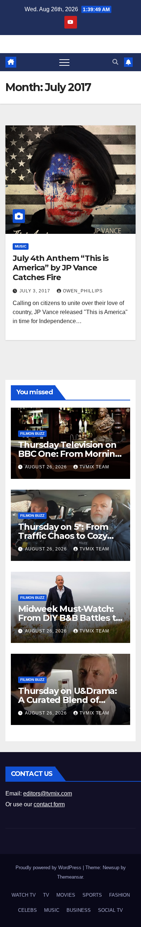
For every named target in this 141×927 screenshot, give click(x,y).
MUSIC (20, 246)
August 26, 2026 (46, 466)
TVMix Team (94, 466)
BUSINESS (79, 910)
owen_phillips (83, 290)
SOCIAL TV (110, 910)
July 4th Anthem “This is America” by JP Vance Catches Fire (60, 267)
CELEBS (27, 910)
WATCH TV (24, 895)
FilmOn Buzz (32, 433)
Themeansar (70, 877)
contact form (49, 804)
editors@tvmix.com (47, 793)
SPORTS (92, 895)
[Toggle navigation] (64, 62)
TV (46, 895)
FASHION (119, 895)
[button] (115, 62)
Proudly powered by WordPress (49, 867)
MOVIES (65, 895)
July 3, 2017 (36, 290)
